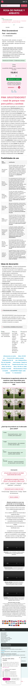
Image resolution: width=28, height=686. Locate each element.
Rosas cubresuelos (4, 640)
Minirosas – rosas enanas (5, 639)
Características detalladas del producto (13, 327)
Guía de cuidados (14, 497)
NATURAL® (8, 656)
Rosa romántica (4, 632)
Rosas (3, 18)
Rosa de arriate (3, 636)
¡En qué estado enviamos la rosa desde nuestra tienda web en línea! (14, 473)
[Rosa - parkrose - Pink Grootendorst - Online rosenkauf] (9, 621)
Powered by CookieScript (11, 683)
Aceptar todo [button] (6, 679)
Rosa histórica (3, 634)
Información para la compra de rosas (14, 489)
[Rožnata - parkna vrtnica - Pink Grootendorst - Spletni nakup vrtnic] (14, 621)
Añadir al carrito (14, 79)
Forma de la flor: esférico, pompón (15, 358)
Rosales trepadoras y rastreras (6, 638)
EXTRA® (2, 652)
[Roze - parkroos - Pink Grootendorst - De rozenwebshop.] (3, 623)
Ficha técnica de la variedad (10, 310)
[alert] (11, 670)
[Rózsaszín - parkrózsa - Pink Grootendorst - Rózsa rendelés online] (3, 621)
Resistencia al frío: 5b (7, 360)
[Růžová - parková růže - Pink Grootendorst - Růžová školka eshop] (16, 621)
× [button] (19, 657)
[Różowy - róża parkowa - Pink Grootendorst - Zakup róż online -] (23, 621)
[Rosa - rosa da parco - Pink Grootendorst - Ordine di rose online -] (23, 623)
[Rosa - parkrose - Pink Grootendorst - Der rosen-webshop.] (18, 621)
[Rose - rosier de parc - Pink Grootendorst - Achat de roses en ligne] (25, 621)
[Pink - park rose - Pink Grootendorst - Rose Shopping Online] (12, 621)
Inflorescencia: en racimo (9, 356)
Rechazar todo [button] (15, 679)
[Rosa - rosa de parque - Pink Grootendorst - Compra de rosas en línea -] (5, 623)
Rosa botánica (3, 642)
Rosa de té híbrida (4, 635)
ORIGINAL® (3, 650)
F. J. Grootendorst (16, 373)
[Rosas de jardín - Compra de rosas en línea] (24, 5)
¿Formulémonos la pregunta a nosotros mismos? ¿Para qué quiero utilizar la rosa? (14, 480)
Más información (6, 667)
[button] (11, 681)
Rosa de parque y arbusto (7, 19)
